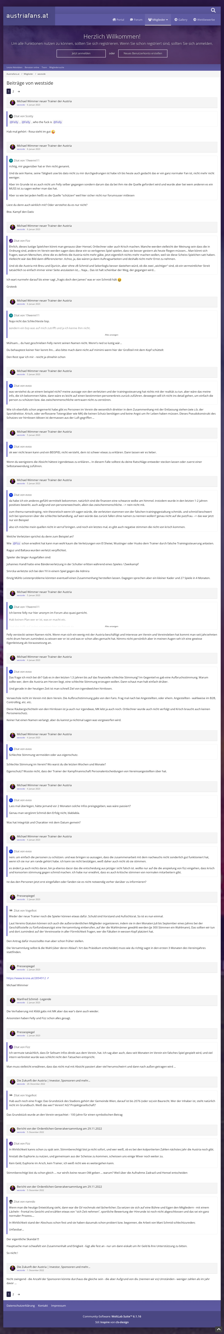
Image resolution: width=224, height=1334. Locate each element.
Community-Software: (112, 1316)
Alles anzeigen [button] (111, 334)
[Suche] (213, 10)
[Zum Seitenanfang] (218, 1329)
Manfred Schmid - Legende (34, 999)
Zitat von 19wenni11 (27, 160)
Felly (15, 122)
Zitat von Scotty (23, 116)
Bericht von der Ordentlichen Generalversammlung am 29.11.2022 (59, 1128)
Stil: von (112, 1322)
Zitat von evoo (23, 386)
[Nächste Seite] (19, 91)
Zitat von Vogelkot (25, 910)
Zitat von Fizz (22, 240)
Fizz (17, 543)
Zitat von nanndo (24, 1201)
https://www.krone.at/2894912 (26, 978)
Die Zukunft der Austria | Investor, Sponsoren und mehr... (53, 1080)
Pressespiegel (26, 896)
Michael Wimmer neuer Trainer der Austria (44, 101)
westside (21, 104)
